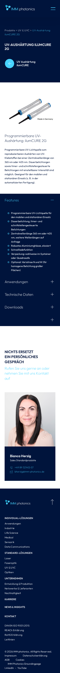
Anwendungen (13, 523)
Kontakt (10, 616)
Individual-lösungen (19, 518)
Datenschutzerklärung (35, 655)
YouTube (22, 667)
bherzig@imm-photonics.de (29, 471)
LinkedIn (9, 667)
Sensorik (9, 542)
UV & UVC (10, 567)
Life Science (11, 532)
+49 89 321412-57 (24, 467)
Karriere (10, 599)
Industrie (10, 528)
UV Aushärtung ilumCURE (26, 63)
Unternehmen (14, 578)
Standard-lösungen (18, 552)
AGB (7, 659)
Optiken (9, 572)
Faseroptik (11, 562)
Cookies (20, 659)
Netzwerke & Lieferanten (19, 588)
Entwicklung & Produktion (19, 583)
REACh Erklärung (14, 630)
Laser (8, 558)
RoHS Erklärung (13, 634)
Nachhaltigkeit (13, 593)
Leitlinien (10, 639)
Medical (9, 537)
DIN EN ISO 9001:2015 (17, 625)
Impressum (11, 655)
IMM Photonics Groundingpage (24, 663)
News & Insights (15, 607)
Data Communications (17, 546)
